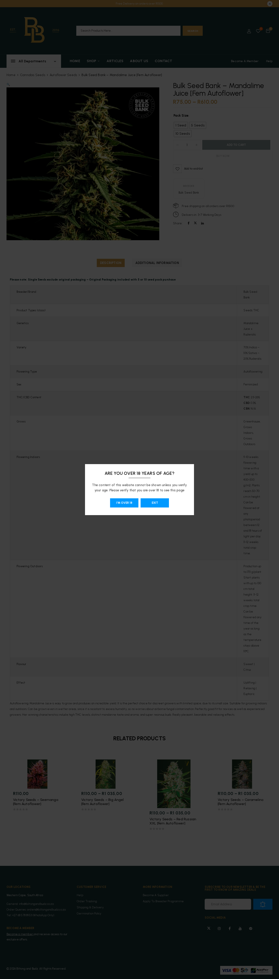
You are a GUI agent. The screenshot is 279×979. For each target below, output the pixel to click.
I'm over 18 (124, 502)
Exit (155, 502)
